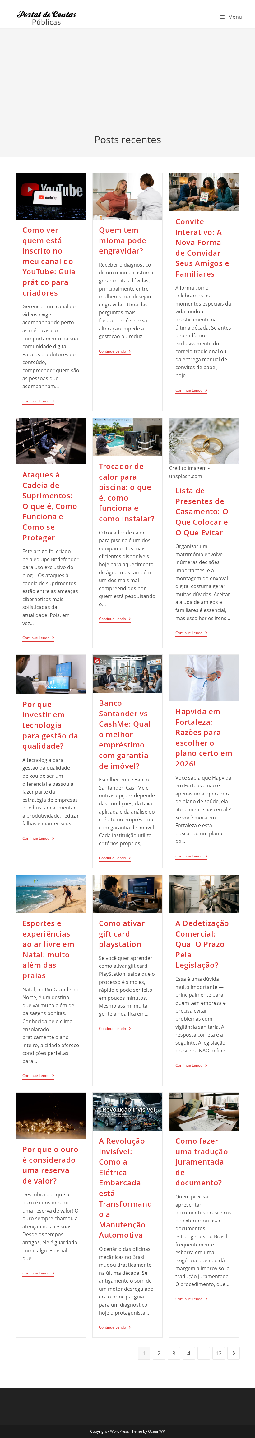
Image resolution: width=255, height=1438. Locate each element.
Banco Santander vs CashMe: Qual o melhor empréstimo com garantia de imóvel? (125, 734)
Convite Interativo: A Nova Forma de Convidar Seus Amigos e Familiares (202, 247)
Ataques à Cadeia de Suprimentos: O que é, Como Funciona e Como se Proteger (49, 506)
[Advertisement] (127, 86)
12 (219, 1353)
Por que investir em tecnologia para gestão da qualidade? (50, 725)
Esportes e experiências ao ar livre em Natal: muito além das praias (48, 949)
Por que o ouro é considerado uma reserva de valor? (50, 1165)
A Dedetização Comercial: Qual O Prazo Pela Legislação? (202, 944)
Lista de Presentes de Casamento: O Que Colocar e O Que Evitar (201, 511)
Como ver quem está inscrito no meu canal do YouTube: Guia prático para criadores (49, 261)
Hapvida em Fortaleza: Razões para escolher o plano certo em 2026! (203, 737)
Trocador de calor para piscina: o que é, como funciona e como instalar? (126, 492)
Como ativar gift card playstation (122, 933)
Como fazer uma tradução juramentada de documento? (201, 1162)
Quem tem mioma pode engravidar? (122, 240)
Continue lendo (38, 402)
